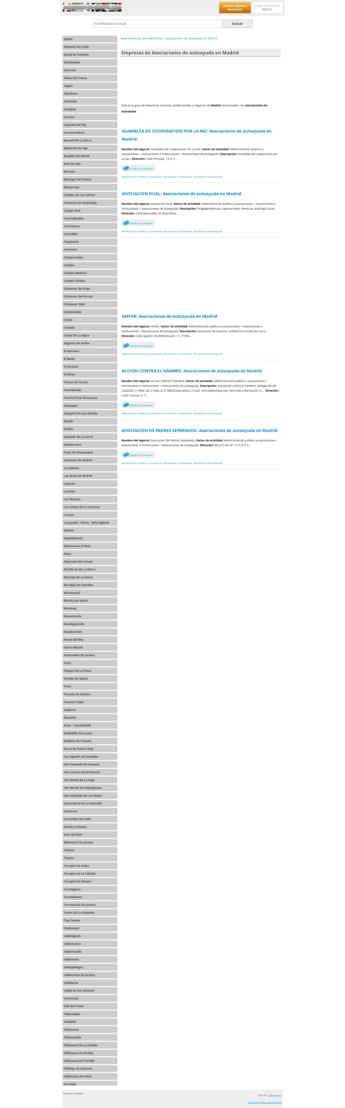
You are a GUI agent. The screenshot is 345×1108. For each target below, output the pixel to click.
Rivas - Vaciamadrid (77, 725)
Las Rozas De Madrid (78, 476)
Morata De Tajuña (76, 600)
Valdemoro (71, 959)
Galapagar (71, 405)
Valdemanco (72, 944)
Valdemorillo (72, 951)
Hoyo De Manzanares (78, 452)
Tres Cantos (72, 920)
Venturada (71, 998)
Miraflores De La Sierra (79, 569)
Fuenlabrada (72, 390)
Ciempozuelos (73, 257)
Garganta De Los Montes (81, 413)
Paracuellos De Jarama (79, 655)
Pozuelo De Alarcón (77, 694)
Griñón (68, 429)
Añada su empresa (267, 7)
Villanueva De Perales (78, 1053)
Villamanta (71, 1029)
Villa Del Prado (74, 1006)
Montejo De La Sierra (78, 577)
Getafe (68, 421)
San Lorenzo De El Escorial (82, 772)
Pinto (67, 686)
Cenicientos (72, 226)
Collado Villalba (74, 281)
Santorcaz (70, 811)
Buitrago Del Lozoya (77, 179)
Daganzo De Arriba (76, 343)
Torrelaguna (72, 889)
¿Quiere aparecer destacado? (235, 7)
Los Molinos (72, 499)
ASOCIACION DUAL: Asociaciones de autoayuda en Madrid (181, 193)
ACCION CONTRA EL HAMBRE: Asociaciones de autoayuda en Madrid (192, 371)
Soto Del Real (73, 834)
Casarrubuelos (74, 218)
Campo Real (72, 210)
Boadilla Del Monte (77, 156)
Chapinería (71, 242)
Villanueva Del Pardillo (79, 1061)
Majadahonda (73, 538)
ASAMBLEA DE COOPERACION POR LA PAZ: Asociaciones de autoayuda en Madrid (197, 135)
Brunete (69, 171)
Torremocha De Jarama (80, 905)
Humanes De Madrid (78, 460)
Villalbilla (70, 1022)
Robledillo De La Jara (78, 733)
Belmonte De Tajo (76, 148)
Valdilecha (71, 983)
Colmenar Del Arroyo (78, 296)
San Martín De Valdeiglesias (83, 788)
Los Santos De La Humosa (82, 507)
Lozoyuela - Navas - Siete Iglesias (86, 522)
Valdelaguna (72, 936)
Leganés (69, 483)
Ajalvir (68, 39)
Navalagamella (74, 624)
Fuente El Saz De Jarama (80, 398)
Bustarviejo (71, 187)
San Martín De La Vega (79, 780)
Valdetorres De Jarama (79, 975)
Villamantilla (72, 1037)
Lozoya (69, 515)
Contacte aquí (275, 1095)
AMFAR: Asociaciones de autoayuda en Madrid (169, 316)
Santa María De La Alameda (83, 803)
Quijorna (70, 710)
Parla (67, 663)
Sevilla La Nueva (75, 827)
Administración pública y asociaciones (142, 176)
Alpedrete (70, 93)
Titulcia (69, 858)
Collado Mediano (75, 273)
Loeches (69, 491)
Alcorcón (70, 70)
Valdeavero (71, 928)
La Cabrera (71, 468)
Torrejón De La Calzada (79, 873)
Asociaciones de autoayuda (208, 176)
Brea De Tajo (72, 164)
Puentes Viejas (74, 702)
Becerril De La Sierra (77, 140)
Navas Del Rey (73, 639)
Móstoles (70, 608)
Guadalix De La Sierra (78, 437)
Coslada (69, 327)
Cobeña (69, 265)
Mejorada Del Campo (78, 561)
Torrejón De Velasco (77, 881)
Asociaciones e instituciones (177, 176)
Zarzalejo (70, 1084)
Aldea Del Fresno (75, 78)
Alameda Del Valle (76, 47)
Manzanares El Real (77, 546)
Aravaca (69, 117)
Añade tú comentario (139, 168)
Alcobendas (72, 62)
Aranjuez (70, 109)
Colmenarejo (72, 312)
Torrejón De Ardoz (76, 866)
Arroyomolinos (74, 132)
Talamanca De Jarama (78, 842)
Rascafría (70, 717)
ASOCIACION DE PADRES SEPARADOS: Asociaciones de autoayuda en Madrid (199, 430)
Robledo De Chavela (77, 741)
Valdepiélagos (73, 967)
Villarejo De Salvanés (78, 1068)
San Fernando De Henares (81, 764)
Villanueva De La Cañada (80, 1045)
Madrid (69, 530)
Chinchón (70, 249)
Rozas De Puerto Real (78, 749)
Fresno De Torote (76, 382)
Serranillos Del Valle (77, 819)
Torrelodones (73, 897)
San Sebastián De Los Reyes (83, 795)
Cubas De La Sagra (76, 335)
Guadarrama (72, 444)
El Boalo (69, 359)
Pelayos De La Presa (77, 671)
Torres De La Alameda (79, 912)
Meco (67, 554)
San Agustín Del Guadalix (81, 756)
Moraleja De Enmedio (78, 585)
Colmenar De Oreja (77, 288)
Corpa (68, 320)
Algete (68, 86)
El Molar (69, 374)
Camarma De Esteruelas (80, 203)
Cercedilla (70, 234)
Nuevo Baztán (73, 647)
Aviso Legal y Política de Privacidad (265, 1102)
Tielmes (69, 850)
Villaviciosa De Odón (78, 1076)
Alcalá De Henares (76, 54)
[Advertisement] (200, 79)
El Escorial (71, 366)
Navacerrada (72, 616)
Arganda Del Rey (75, 125)
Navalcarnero (73, 632)
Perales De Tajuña (76, 678)
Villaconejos (72, 1014)
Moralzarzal (72, 593)
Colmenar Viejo (74, 304)
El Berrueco (71, 351)
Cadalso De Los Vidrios (79, 195)
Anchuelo (70, 101)
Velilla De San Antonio (79, 990)
